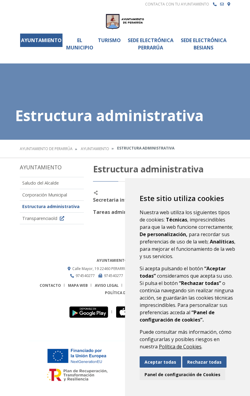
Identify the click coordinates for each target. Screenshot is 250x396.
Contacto (50, 285)
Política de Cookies (180, 346)
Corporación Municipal (44, 195)
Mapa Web (78, 285)
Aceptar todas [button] (160, 362)
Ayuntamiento (41, 40)
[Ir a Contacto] (222, 4)
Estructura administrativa (51, 206)
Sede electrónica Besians (204, 44)
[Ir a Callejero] (228, 4)
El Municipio (79, 44)
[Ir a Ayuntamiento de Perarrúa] (125, 21)
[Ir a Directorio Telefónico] (214, 4)
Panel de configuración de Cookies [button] (182, 374)
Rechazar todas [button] (204, 362)
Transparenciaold (40, 218)
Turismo (109, 40)
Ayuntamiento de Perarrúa (46, 148)
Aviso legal (107, 285)
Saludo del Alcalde (40, 183)
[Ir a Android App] (90, 312)
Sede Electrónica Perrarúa (150, 44)
